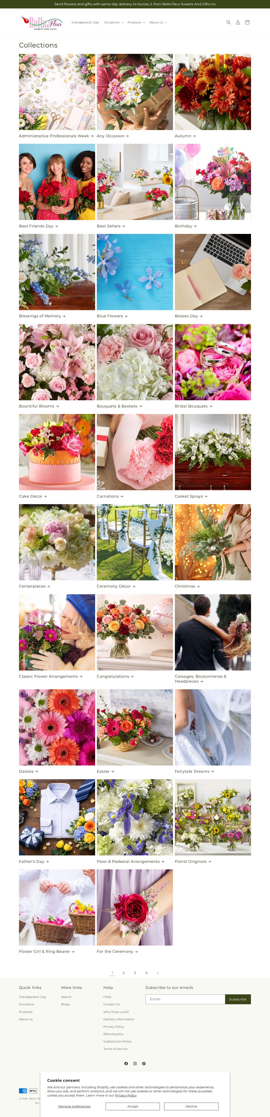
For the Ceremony (115, 951)
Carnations (108, 496)
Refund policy (113, 1034)
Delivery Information (118, 1019)
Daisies (26, 771)
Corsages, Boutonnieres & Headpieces (201, 679)
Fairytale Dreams (192, 771)
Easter (103, 771)
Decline (191, 1106)
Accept (132, 1106)
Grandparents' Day (32, 997)
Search (66, 997)
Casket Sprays (189, 496)
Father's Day (31, 861)
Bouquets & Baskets (117, 406)
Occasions (26, 1004)
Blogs (65, 1004)
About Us (26, 1019)
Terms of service (115, 1049)
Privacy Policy (126, 1095)
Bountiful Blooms (36, 406)
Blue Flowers (110, 316)
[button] (113, 22)
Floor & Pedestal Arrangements (128, 861)
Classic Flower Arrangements (48, 676)
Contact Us (111, 1004)
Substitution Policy (117, 1041)
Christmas (185, 586)
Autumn (183, 136)
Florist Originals (191, 861)
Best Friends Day (36, 226)
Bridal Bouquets (191, 406)
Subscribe (238, 999)
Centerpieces (32, 586)
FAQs (107, 997)
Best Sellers (108, 226)
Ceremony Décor (114, 586)
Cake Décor (30, 496)
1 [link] (112, 973)
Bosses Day (186, 316)
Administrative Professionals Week (54, 136)
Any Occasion (110, 136)
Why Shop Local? (116, 1012)
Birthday (183, 226)
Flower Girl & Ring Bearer (44, 951)
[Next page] (157, 973)
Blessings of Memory (40, 316)
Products (25, 1012)
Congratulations (113, 676)
